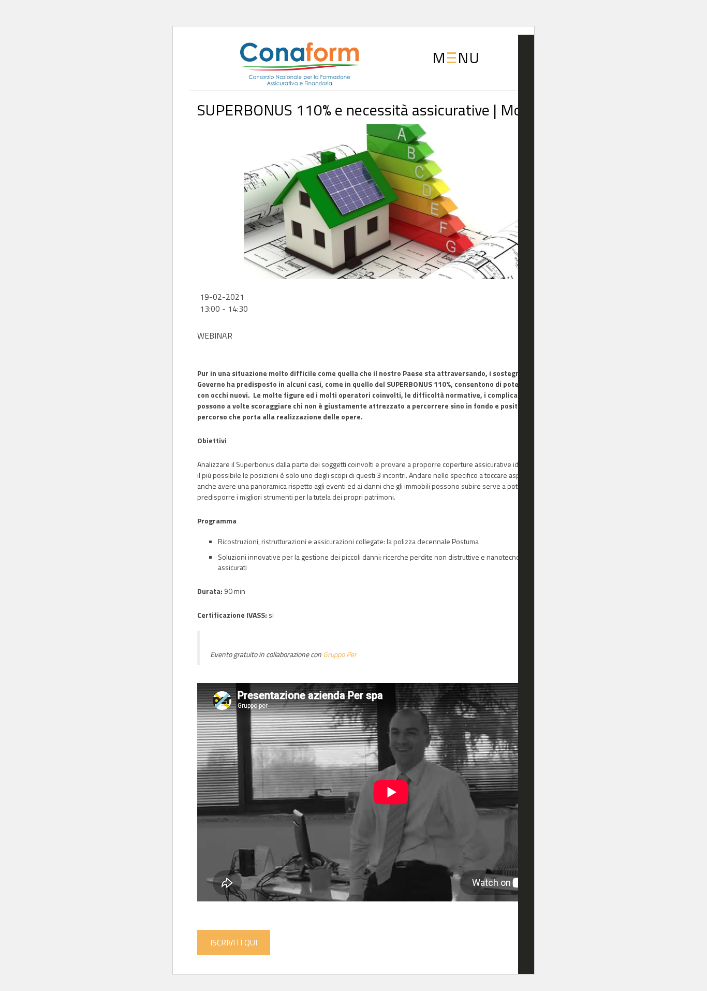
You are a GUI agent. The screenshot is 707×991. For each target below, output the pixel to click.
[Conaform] (282, 61)
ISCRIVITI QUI (233, 942)
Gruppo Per (340, 654)
